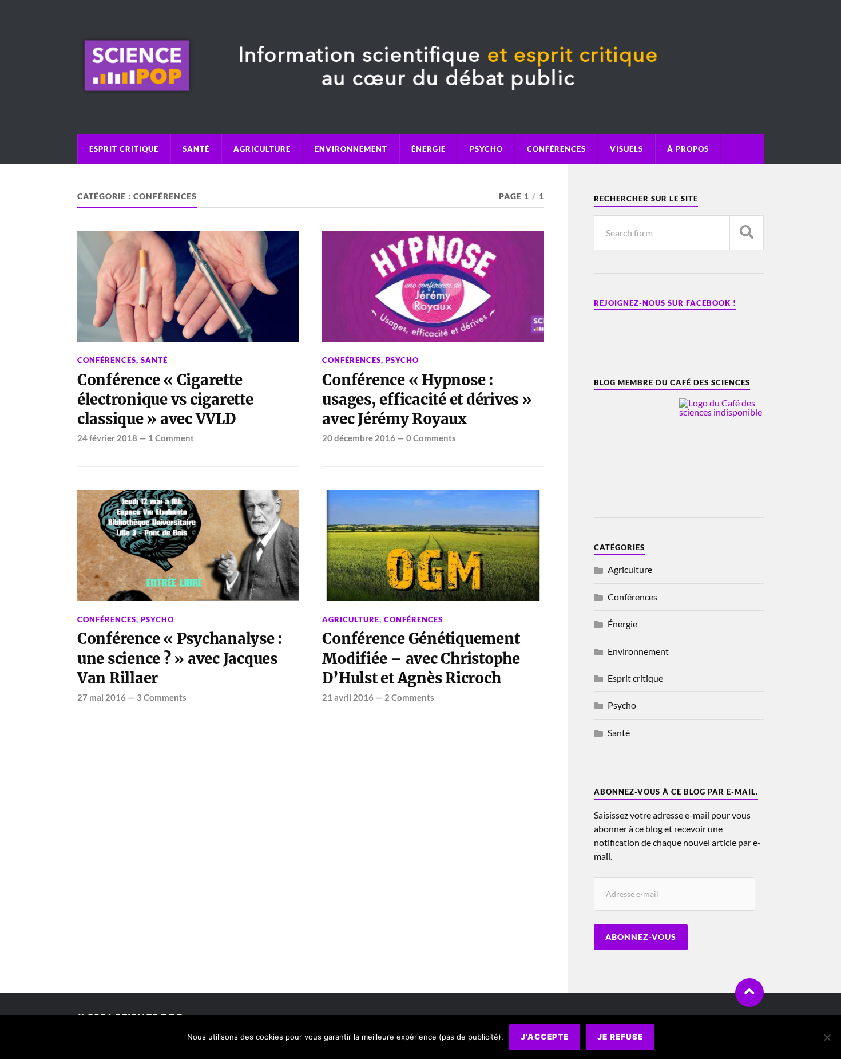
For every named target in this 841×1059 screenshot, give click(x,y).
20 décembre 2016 (358, 438)
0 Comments (431, 438)
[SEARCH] (746, 232)
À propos (688, 148)
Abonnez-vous (640, 937)
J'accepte (545, 1036)
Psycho (486, 148)
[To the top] (749, 992)
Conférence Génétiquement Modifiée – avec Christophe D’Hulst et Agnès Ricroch (420, 658)
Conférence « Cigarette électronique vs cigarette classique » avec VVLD (165, 400)
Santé (196, 148)
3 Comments (162, 697)
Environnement (351, 148)
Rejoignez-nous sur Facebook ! (665, 302)
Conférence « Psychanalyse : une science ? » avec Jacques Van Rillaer (180, 658)
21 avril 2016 (348, 697)
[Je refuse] (826, 1037)
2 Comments (409, 697)
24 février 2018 (107, 438)
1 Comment (171, 438)
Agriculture (262, 148)
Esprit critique (123, 148)
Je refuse (620, 1036)
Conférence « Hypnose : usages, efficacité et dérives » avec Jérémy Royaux (426, 400)
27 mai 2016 (101, 697)
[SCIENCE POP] (420, 102)
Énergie (428, 148)
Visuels (626, 148)
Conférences (556, 148)
